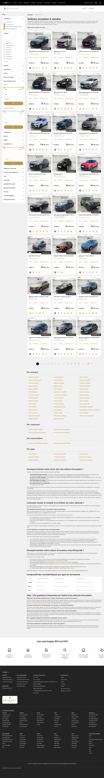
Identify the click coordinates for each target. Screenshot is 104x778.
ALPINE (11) (8, 47)
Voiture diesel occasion (35, 429)
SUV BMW (74, 718)
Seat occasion (83, 389)
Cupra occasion (33, 398)
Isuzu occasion (58, 377)
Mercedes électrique (93, 718)
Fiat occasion (32, 406)
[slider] (4, 87)
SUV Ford (22, 747)
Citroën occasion (33, 395)
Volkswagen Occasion (7, 741)
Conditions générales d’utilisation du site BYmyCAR (45, 681)
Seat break (56, 741)
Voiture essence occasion (61, 429)
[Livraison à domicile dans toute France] (28, 654)
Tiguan (3, 743)
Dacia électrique (40, 718)
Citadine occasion (59, 457)
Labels (62, 681)
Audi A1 (56, 722)
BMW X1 (73, 724)
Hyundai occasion (34, 415)
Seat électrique (57, 739)
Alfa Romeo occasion (35, 380)
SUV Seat (56, 735)
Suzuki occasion (84, 398)
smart (90, 747)
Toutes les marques (6, 677)
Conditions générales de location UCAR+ (42, 690)
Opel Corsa (74, 739)
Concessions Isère (21, 686)
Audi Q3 (56, 714)
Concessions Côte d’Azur (22, 681)
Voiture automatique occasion (38, 443)
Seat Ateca (56, 743)
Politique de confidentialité (39, 686)
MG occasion (57, 409)
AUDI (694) (8, 49)
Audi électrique (57, 724)
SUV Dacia (39, 716)
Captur (21, 722)
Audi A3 (56, 726)
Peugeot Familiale (6, 724)
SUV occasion (83, 454)
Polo (3, 747)
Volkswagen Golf (6, 737)
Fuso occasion (33, 412)
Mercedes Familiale (93, 714)
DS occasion (32, 403)
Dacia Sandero (40, 720)
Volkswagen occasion (85, 406)
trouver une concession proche (63, 563)
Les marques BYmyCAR (8, 710)
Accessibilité (36, 692)
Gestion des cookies (37, 688)
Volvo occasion (83, 412)
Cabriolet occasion (59, 454)
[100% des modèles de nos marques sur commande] (83, 654)
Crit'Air (66, 520)
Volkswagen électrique (7, 739)
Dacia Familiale (40, 722)
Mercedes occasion (59, 406)
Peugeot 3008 (5, 720)
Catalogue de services (7, 688)
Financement (64, 679)
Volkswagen (5, 733)
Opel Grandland (75, 741)
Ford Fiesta (22, 745)
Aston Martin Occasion (86, 415)
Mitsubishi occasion (59, 415)
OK (13, 103)
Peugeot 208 (5, 726)
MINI (90, 751)
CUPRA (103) (9, 56)
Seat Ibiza (56, 745)
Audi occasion (33, 386)
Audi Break (56, 718)
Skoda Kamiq (40, 739)
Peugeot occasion (84, 380)
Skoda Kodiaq (40, 737)
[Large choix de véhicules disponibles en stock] (65, 654)
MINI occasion (58, 412)
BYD (90, 749)
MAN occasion (58, 401)
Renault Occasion (24, 714)
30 (75, 363)
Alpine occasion (33, 383)
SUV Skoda (39, 743)
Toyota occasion (84, 403)
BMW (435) (8, 52)
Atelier (62, 677)
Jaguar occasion (58, 383)
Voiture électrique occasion (37, 432)
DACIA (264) (9, 58)
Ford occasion (32, 409)
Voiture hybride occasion (61, 432)
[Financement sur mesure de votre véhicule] (46, 654)
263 (88, 363)
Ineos (90, 735)
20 (71, 363)
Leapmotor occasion (60, 395)
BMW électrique (75, 722)
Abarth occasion (33, 377)
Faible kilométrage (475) (11, 28)
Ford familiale (23, 743)
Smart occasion (83, 395)
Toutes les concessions (7, 679)
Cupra (90, 753)
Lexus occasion (58, 398)
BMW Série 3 (74, 714)
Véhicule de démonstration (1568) (13, 26)
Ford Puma (22, 737)
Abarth (90, 741)
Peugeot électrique (6, 722)
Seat (55, 733)
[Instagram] (67, 691)
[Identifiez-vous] (96, 2)
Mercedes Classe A (93, 724)
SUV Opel (74, 747)
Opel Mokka (74, 745)
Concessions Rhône (21, 677)
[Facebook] (65, 691)
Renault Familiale (24, 720)
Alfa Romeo (91, 745)
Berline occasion (33, 457)
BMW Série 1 (74, 726)
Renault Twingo (23, 726)
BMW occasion (33, 389)
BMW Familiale (75, 716)
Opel (73, 733)
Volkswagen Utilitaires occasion (89, 409)
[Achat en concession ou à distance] (9, 654)
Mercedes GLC (92, 722)
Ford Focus (22, 735)
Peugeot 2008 (5, 716)
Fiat (90, 737)
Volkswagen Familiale (7, 735)
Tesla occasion (83, 401)
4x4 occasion (32, 454)
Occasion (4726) (9, 24)
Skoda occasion (83, 392)
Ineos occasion (33, 418)
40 (78, 363)
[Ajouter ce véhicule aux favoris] (29, 48)
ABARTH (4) (9, 43)
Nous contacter (36, 679)
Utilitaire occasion (84, 457)
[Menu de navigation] (100, 3)
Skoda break (40, 735)
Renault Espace (23, 718)
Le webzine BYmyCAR (7, 681)
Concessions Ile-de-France (23, 679)
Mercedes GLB (92, 716)
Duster (38, 724)
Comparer (48, 114)
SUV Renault (22, 716)
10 (68, 363)
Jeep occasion (58, 386)
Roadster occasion (59, 460)
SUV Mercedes (92, 726)
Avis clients (35, 677)
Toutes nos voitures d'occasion (96, 739)
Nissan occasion (58, 418)
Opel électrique (75, 737)
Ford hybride (23, 741)
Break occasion (33, 460)
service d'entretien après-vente (38, 603)
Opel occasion (83, 377)
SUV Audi (56, 720)
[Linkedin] (61, 691)
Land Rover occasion (60, 392)
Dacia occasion (33, 401)
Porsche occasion (84, 383)
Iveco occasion (58, 380)
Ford (21, 733)
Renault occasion (84, 386)
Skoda (38, 733)
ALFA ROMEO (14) (10, 45)
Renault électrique (24, 724)
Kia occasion (57, 389)
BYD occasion (32, 392)
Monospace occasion (85, 460)
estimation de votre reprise (55, 562)
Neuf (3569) (8, 22)
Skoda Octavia (40, 741)
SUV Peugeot (5, 718)
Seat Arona (56, 737)
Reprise (62, 686)
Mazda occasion (58, 403)
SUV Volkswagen (6, 745)
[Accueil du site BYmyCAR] (6, 2)
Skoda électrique (41, 745)
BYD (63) (8, 54)
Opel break (74, 743)
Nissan (90, 743)
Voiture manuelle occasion (62, 443)
